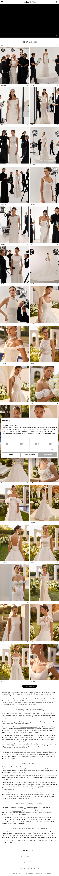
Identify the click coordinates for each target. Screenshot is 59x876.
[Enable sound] (56, 35)
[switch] (22, 444)
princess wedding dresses (29, 727)
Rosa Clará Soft (8, 777)
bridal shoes (19, 817)
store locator (8, 842)
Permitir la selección (29, 454)
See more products (29, 686)
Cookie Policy (48, 873)
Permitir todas (48, 454)
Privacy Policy (39, 873)
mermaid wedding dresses (40, 730)
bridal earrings (17, 811)
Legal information (29, 873)
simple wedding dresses (36, 746)
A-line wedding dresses (20, 735)
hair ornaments (20, 812)
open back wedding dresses (16, 756)
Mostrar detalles (49, 449)
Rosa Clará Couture (35, 782)
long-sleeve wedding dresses (18, 754)
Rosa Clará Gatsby (49, 794)
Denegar (11, 454)
